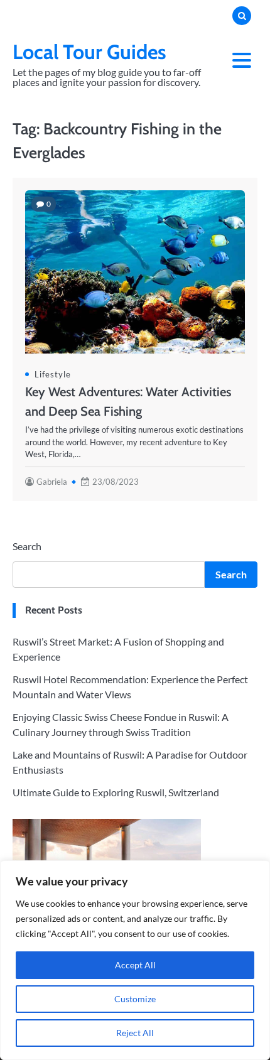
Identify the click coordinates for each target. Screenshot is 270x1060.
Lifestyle (53, 374)
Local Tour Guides (89, 52)
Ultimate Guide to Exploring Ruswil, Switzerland (116, 792)
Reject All (135, 1032)
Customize (135, 998)
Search (27, 546)
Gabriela (51, 482)
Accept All (135, 965)
